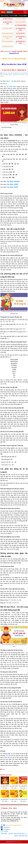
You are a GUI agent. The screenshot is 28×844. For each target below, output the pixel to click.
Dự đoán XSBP (12, 184)
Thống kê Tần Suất (21, 29)
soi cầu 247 (9, 755)
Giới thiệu (4, 833)
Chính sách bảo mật (20, 836)
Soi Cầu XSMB (21, 18)
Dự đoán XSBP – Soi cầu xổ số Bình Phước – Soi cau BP (14, 787)
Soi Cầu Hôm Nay (8, 22)
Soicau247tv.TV (14, 53)
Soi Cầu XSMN (21, 22)
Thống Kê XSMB (21, 25)
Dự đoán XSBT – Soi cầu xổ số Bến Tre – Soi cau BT (23, 787)
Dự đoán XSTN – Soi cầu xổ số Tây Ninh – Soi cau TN (23, 800)
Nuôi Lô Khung (4, 15)
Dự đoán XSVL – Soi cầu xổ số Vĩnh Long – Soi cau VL (5, 787)
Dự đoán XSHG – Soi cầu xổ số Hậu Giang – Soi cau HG (14, 800)
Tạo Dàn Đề (21, 33)
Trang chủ (4, 73)
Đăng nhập (9, 12)
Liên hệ (10, 833)
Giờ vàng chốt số (8, 33)
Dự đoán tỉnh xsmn (21, 37)
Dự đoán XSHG (12, 187)
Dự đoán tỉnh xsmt (21, 42)
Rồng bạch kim (8, 46)
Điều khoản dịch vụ (20, 833)
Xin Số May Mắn (8, 41)
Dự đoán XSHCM (13, 181)
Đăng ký (3, 12)
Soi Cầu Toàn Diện (8, 37)
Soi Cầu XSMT (8, 28)
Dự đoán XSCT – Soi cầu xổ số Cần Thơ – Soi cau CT (5, 800)
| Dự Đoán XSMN (22, 15)
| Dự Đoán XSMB (13, 15)
